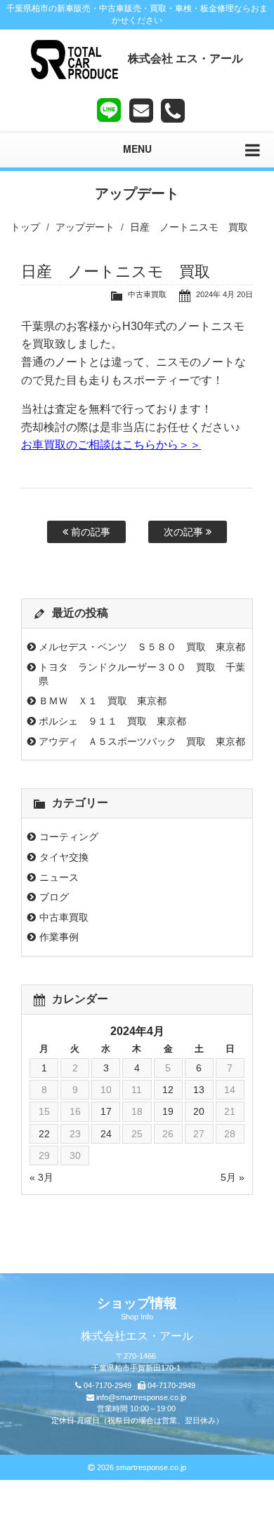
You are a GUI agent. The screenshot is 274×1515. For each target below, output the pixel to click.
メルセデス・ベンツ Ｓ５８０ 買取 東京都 (142, 646)
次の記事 (185, 531)
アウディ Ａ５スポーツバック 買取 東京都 (142, 741)
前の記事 (89, 531)
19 (168, 1111)
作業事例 (59, 936)
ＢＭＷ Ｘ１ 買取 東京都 (103, 700)
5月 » (232, 1177)
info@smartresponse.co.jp (141, 1397)
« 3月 (41, 1177)
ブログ (54, 897)
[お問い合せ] (141, 110)
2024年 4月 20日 (224, 294)
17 (106, 1111)
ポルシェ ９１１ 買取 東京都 (112, 721)
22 (44, 1133)
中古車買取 (147, 294)
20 (198, 1111)
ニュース (59, 877)
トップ (25, 227)
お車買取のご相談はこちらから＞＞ (111, 445)
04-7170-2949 (107, 1385)
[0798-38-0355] (173, 110)
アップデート (85, 227)
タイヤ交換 (64, 857)
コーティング (68, 836)
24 (106, 1133)
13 (198, 1089)
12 (168, 1089)
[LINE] (109, 107)
